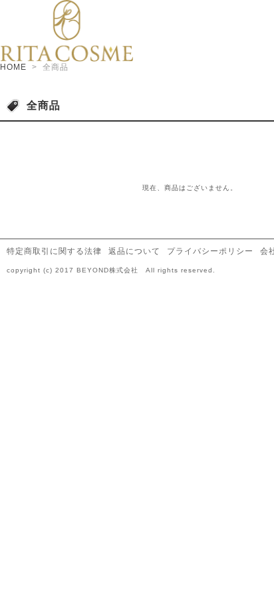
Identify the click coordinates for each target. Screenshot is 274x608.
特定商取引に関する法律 (54, 251)
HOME (13, 67)
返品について (134, 251)
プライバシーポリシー (210, 251)
